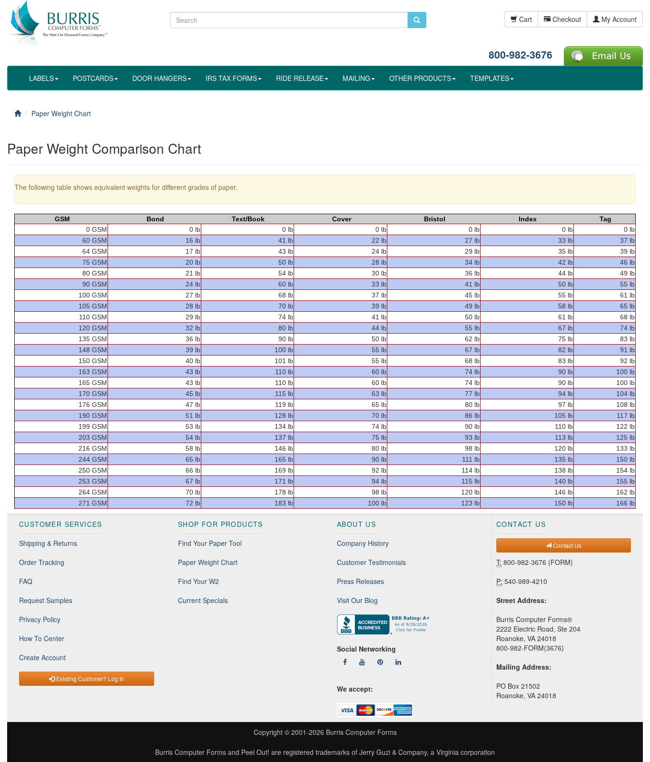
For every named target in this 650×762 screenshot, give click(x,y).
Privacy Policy (39, 619)
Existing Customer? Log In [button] (89, 678)
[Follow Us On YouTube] (362, 661)
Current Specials (203, 600)
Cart (524, 19)
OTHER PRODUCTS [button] (420, 78)
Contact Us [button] (566, 545)
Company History (363, 543)
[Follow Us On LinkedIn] (398, 661)
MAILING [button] (356, 78)
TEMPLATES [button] (489, 78)
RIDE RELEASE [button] (300, 78)
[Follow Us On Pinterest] (380, 661)
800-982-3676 (520, 54)
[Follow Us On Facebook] (345, 661)
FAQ (25, 581)
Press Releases (360, 581)
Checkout (566, 19)
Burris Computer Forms (361, 732)
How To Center (41, 638)
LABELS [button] (41, 78)
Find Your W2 (198, 581)
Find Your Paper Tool (210, 543)
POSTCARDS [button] (93, 78)
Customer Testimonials (371, 562)
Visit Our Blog (357, 600)
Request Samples (45, 600)
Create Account (42, 657)
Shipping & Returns (48, 543)
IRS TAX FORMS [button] (231, 78)
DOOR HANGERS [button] (159, 78)
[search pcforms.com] (416, 20)
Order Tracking (41, 562)
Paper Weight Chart (207, 562)
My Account (618, 19)
